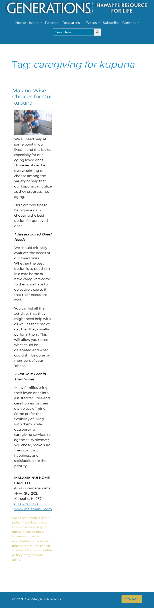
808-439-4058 (26, 504)
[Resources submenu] (82, 23)
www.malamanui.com (33, 509)
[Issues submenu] (41, 23)
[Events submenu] (99, 23)
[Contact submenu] (138, 23)
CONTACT (132, 599)
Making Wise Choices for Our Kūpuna (32, 97)
